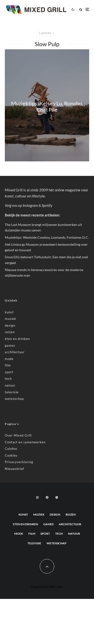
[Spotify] (56, 497)
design (10, 325)
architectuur (15, 352)
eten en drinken (17, 339)
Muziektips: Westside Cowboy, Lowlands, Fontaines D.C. (47, 237)
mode (9, 359)
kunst (9, 312)
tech (8, 379)
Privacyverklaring (19, 462)
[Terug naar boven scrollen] (47, 566)
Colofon (11, 449)
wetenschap (14, 399)
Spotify (47, 205)
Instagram (30, 205)
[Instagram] (37, 497)
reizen (10, 332)
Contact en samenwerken (25, 442)
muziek (10, 319)
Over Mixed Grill (18, 435)
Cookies (11, 455)
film (8, 365)
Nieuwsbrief (14, 469)
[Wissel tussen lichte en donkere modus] (73, 9)
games (10, 345)
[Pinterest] (47, 497)
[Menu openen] (87, 10)
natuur (10, 385)
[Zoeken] (81, 9)
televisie (12, 392)
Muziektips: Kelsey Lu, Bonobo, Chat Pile (47, 106)
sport (9, 372)
